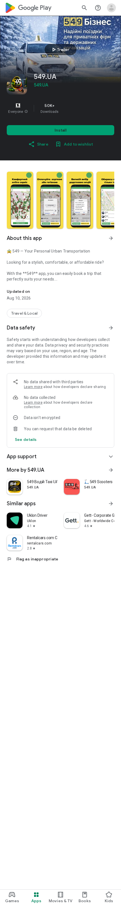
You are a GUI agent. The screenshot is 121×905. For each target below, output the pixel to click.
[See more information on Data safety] (111, 328)
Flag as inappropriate (32, 559)
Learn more (33, 387)
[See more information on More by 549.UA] (111, 470)
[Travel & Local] (24, 313)
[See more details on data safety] (26, 439)
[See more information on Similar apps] (111, 503)
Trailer (59, 49)
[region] (60, 108)
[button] (26, 112)
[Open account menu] (111, 8)
